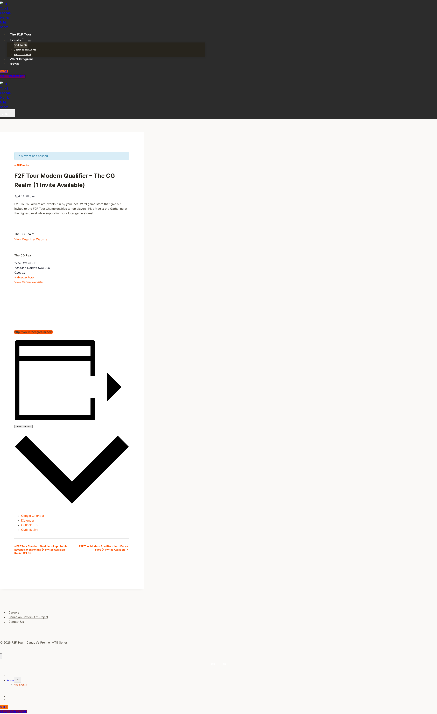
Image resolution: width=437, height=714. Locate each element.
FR (224, 664)
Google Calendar (32, 515)
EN (213, 664)
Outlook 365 (29, 525)
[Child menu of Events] (29, 40)
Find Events (20, 45)
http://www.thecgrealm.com (33, 332)
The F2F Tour (21, 34)
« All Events (21, 165)
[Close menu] (1, 656)
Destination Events (25, 49)
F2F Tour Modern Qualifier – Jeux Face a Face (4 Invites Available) (104, 548)
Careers (14, 612)
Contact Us (16, 622)
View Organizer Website (30, 239)
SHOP (4, 71)
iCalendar (27, 520)
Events (10, 680)
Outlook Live (29, 529)
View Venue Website (28, 282)
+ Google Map (24, 277)
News (14, 63)
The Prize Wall (22, 54)
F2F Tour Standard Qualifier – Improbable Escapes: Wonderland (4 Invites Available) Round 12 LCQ (40, 550)
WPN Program (21, 59)
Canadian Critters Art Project (28, 617)
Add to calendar (23, 426)
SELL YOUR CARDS (12, 76)
